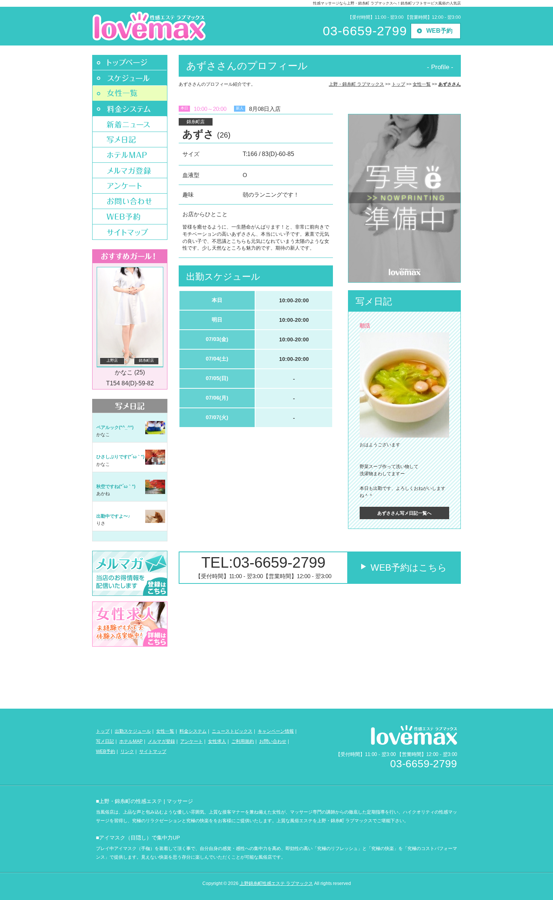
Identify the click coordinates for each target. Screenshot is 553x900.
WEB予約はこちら (409, 567)
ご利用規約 (242, 741)
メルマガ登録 (161, 741)
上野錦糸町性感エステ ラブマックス (276, 883)
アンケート (191, 741)
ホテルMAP (131, 741)
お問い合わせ (272, 741)
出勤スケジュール (133, 731)
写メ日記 (105, 741)
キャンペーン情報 (276, 731)
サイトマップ (152, 751)
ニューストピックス (232, 731)
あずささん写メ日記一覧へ (404, 513)
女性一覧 (165, 731)
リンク (127, 751)
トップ (102, 731)
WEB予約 (439, 30)
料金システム (193, 731)
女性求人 (217, 741)
